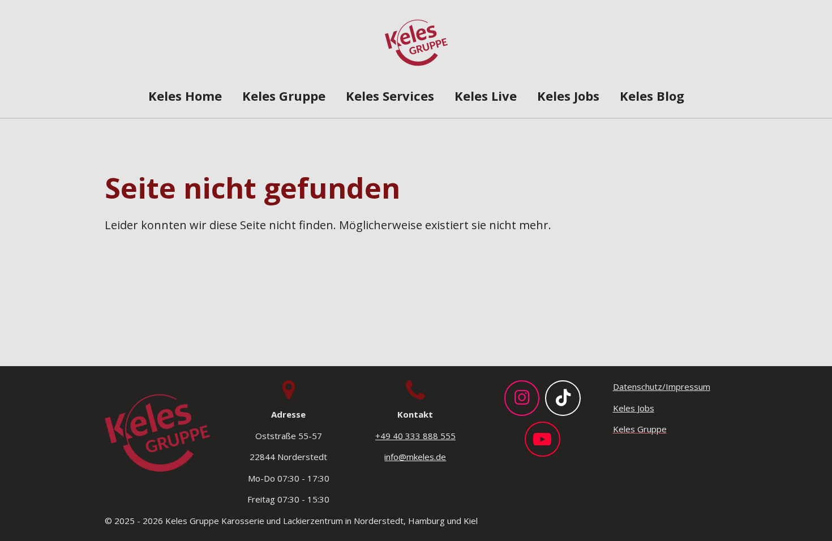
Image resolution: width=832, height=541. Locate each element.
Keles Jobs (633, 408)
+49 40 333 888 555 (415, 435)
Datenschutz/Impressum (661, 386)
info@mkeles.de (415, 456)
